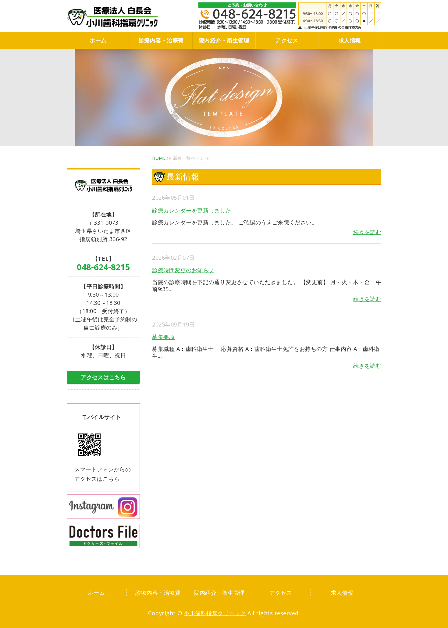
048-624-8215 (103, 267)
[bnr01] (103, 513)
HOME (158, 158)
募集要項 (163, 337)
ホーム (98, 40)
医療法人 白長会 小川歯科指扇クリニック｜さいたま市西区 (112, 16)
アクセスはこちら (103, 377)
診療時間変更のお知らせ (183, 270)
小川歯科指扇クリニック (215, 613)
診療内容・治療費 (161, 40)
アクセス (287, 40)
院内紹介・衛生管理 (224, 40)
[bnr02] (103, 542)
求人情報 (350, 40)
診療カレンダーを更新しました (191, 210)
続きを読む (367, 232)
